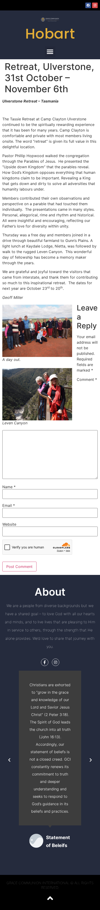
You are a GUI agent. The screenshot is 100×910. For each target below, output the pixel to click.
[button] (50, 51)
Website (9, 524)
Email (8, 505)
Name (9, 487)
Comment (87, 379)
